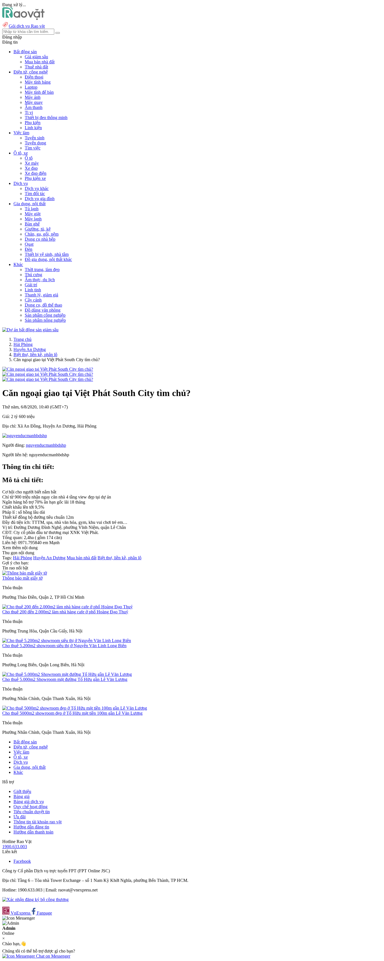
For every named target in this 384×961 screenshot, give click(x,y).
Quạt (29, 244)
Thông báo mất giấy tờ (22, 578)
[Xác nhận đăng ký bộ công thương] (35, 899)
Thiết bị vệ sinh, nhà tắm (47, 254)
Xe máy (32, 163)
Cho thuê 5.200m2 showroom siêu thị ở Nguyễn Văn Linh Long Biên (64, 645)
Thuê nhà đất (36, 66)
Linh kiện (33, 127)
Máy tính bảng (38, 82)
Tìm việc (32, 148)
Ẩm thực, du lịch (40, 279)
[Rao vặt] (23, 18)
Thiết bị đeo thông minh (46, 117)
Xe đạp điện (35, 173)
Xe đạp (31, 168)
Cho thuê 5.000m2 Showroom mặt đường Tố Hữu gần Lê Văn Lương (64, 679)
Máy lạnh (33, 218)
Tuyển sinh (34, 137)
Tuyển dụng (35, 142)
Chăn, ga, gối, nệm (41, 234)
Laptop (31, 87)
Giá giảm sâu (36, 56)
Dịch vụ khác (37, 188)
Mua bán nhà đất (40, 61)
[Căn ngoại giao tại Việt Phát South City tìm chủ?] (47, 369)
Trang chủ (22, 339)
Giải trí (31, 284)
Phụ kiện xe (35, 178)
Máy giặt (32, 213)
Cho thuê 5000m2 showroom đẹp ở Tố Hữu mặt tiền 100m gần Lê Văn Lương (72, 713)
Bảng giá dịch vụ (28, 801)
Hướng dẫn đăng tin (31, 826)
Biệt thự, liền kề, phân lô (35, 354)
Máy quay (34, 102)
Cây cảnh (33, 300)
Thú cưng (33, 274)
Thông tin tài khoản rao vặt (37, 821)
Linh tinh (33, 289)
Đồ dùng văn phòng (42, 310)
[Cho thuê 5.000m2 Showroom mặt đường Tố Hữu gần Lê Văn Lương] (67, 674)
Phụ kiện (32, 122)
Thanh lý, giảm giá (41, 294)
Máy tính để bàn (39, 92)
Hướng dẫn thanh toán (33, 832)
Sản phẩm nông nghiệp (45, 320)
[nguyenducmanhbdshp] (24, 435)
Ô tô (29, 158)
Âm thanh (33, 107)
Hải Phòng (23, 344)
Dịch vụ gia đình (40, 198)
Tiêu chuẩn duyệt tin (31, 811)
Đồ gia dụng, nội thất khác (48, 259)
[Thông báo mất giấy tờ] (24, 573)
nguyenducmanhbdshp (46, 445)
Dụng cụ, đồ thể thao (43, 305)
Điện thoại (34, 77)
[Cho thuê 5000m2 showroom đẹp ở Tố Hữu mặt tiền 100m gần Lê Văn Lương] (74, 708)
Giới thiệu (22, 791)
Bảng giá (21, 796)
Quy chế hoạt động (30, 806)
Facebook (22, 861)
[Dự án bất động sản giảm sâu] (30, 329)
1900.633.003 (14, 846)
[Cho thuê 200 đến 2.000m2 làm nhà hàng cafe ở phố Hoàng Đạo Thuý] (67, 606)
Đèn (28, 249)
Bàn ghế (32, 224)
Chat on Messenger (52, 956)
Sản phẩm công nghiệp (45, 315)
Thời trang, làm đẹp (42, 269)
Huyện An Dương (29, 349)
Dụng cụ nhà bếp (40, 239)
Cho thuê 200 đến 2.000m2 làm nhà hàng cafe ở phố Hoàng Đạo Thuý (65, 611)
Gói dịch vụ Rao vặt (27, 26)
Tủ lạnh (32, 208)
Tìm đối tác (35, 193)
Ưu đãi (19, 816)
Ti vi (29, 112)
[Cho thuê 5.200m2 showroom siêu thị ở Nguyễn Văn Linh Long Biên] (66, 640)
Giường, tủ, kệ (38, 229)
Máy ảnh (32, 97)
